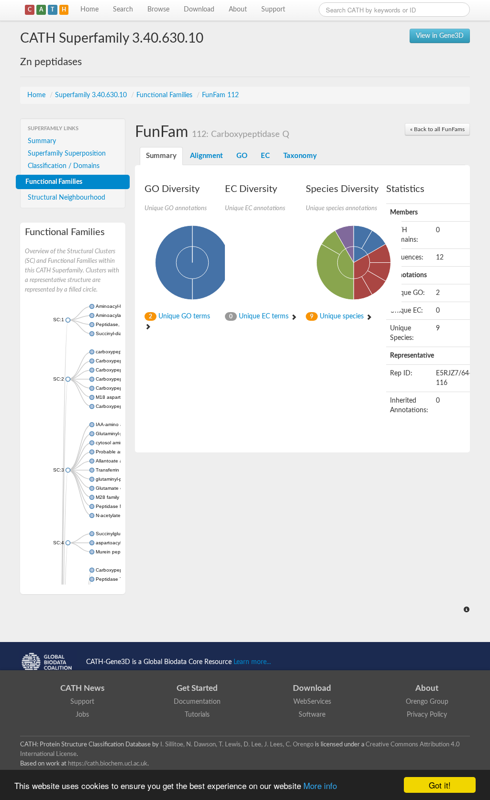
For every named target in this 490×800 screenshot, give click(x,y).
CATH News (82, 688)
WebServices (312, 702)
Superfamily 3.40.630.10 (92, 95)
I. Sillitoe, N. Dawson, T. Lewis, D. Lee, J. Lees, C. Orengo (236, 744)
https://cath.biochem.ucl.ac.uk (107, 763)
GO (241, 155)
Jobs (82, 714)
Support (273, 9)
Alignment (206, 155)
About (238, 9)
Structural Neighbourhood (66, 197)
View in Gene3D (440, 36)
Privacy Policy (427, 714)
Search (123, 9)
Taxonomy (300, 155)
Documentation (197, 702)
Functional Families (165, 95)
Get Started (197, 688)
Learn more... (252, 662)
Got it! (440, 785)
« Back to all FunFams (437, 129)
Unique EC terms (259, 316)
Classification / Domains (64, 166)
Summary (42, 141)
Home (89, 9)
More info (320, 785)
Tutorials (197, 714)
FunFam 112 (220, 95)
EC (265, 155)
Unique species (338, 316)
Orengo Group (427, 702)
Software (312, 714)
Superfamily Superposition (67, 153)
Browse (158, 9)
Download (199, 9)
